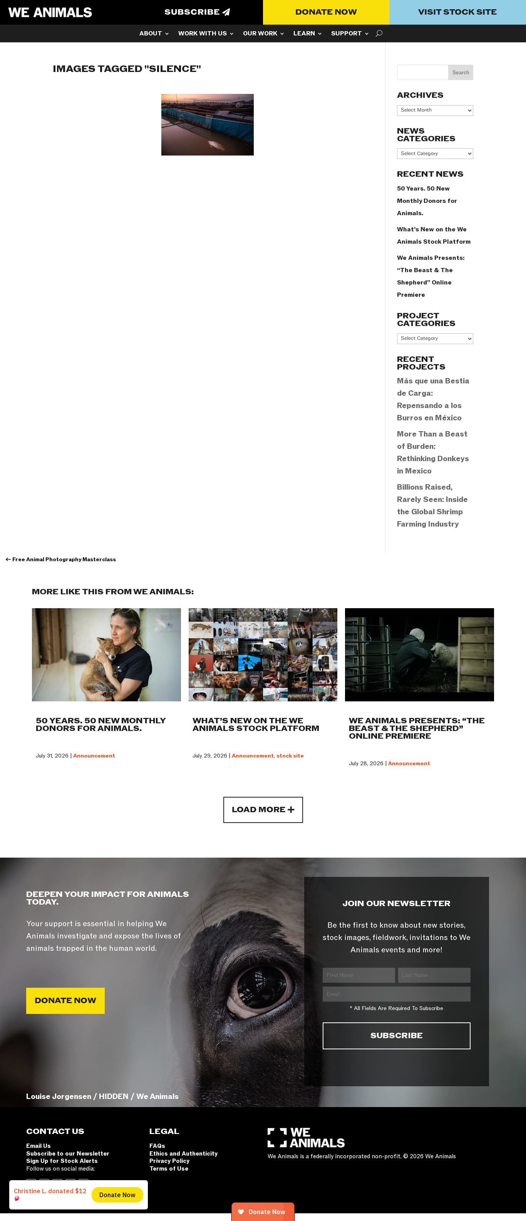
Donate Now (326, 12)
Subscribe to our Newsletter (67, 1153)
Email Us (38, 1146)
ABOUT (150, 34)
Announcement (94, 755)
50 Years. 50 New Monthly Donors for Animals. (427, 200)
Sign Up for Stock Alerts (62, 1161)
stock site (290, 755)
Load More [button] (258, 810)
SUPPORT (346, 34)
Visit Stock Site (457, 12)
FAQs (157, 1146)
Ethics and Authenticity (183, 1153)
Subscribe (192, 12)
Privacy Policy (169, 1161)
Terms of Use (168, 1168)
